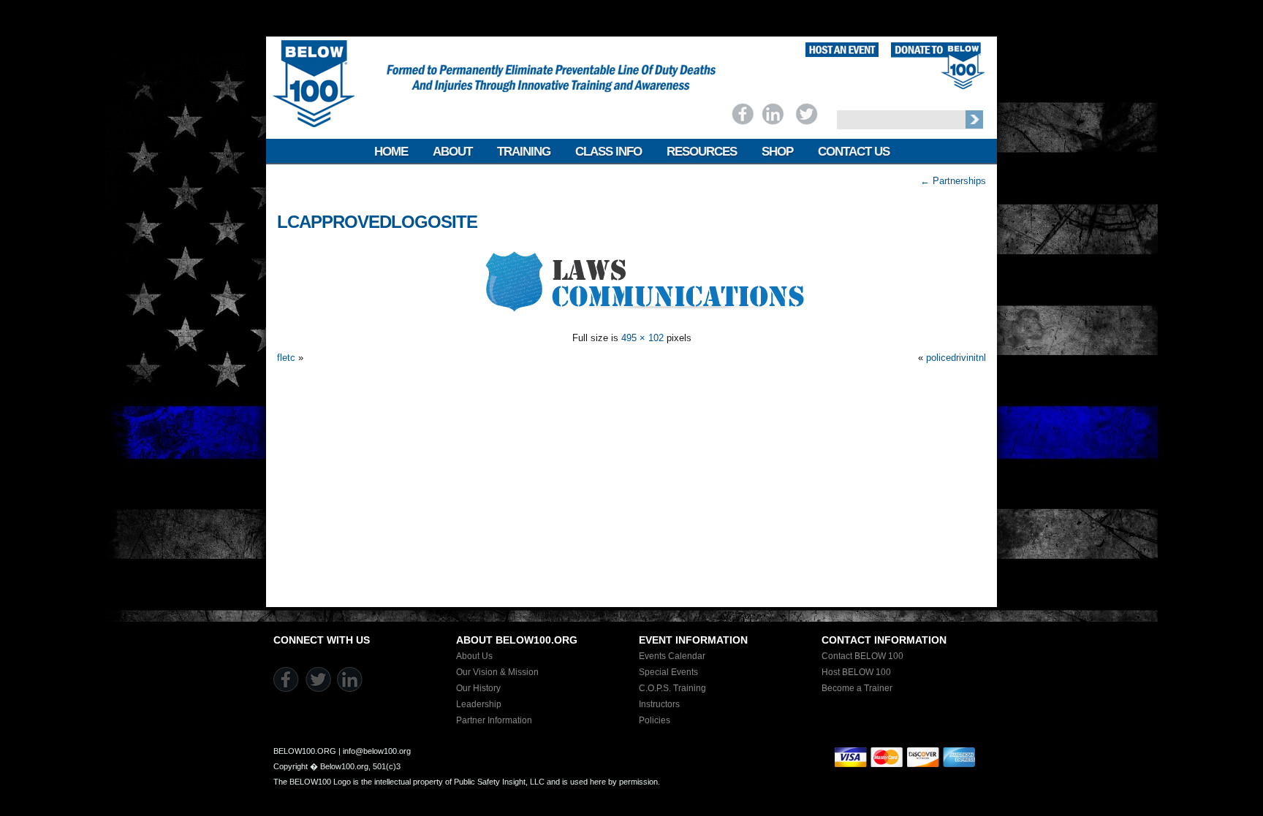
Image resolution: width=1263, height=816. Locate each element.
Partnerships (953, 180)
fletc (286, 357)
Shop (777, 152)
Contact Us (854, 152)
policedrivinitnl (956, 357)
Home (391, 152)
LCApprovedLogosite (377, 222)
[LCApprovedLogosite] (631, 318)
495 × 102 (642, 337)
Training (523, 152)
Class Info (608, 152)
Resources (702, 152)
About (452, 152)
